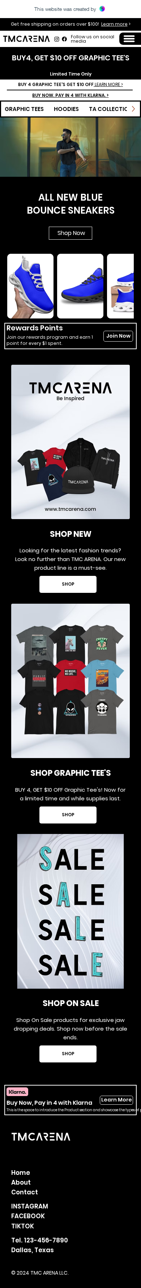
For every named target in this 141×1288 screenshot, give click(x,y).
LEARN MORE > (108, 84)
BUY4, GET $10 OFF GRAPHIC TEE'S (70, 58)
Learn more (114, 24)
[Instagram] (57, 39)
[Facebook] (64, 39)
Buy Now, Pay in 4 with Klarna (49, 1103)
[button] (129, 38)
